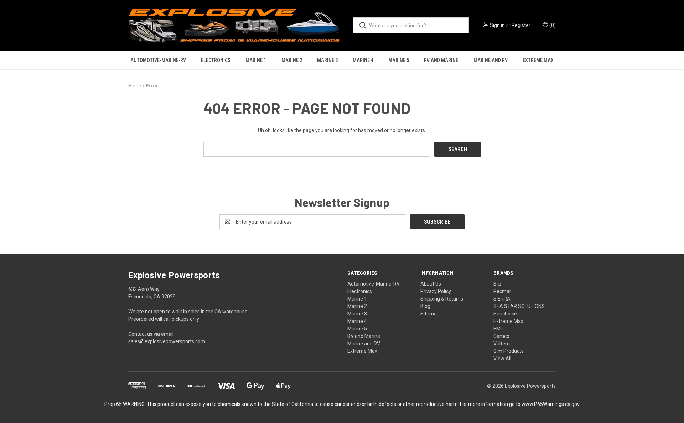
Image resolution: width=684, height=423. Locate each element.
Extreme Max (538, 60)
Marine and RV (490, 60)
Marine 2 (291, 60)
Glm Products (508, 351)
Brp (497, 284)
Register (521, 25)
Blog (425, 306)
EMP (498, 328)
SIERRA (502, 299)
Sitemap (430, 314)
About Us (430, 284)
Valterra (502, 343)
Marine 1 (255, 60)
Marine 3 (327, 60)
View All (502, 358)
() (552, 25)
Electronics (215, 60)
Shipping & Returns (441, 299)
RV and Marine (441, 60)
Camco (501, 336)
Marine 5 (398, 60)
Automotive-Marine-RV (158, 60)
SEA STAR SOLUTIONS (519, 306)
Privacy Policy (435, 291)
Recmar (502, 291)
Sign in (497, 25)
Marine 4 (363, 60)
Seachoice (505, 314)
